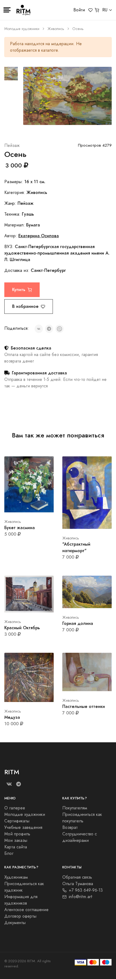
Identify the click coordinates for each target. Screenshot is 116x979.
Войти (79, 10)
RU (104, 10)
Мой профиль (17, 834)
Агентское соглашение (26, 910)
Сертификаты (16, 821)
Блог (8, 853)
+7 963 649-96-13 (86, 890)
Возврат (70, 827)
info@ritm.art (81, 897)
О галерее (14, 808)
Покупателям (74, 808)
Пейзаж (12, 146)
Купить (18, 289)
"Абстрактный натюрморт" (76, 547)
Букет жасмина (19, 528)
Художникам (16, 877)
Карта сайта (15, 847)
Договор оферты (20, 916)
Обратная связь (77, 877)
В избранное (25, 306)
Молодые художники (21, 28)
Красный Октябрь (22, 628)
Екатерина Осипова (38, 236)
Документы (15, 923)
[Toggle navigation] (7, 10)
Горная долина (77, 623)
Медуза (12, 717)
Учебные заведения (23, 827)
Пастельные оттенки (83, 706)
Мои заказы (15, 840)
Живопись (55, 28)
